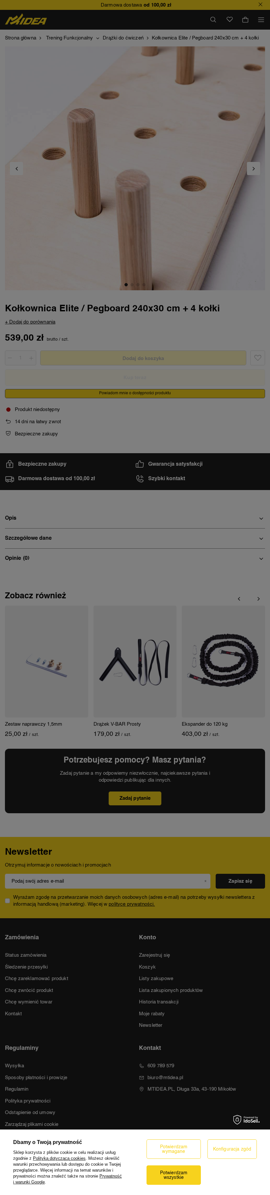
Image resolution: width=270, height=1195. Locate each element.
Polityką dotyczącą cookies (59, 1158)
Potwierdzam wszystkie (174, 1175)
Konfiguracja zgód (232, 1149)
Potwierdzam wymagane (174, 1149)
